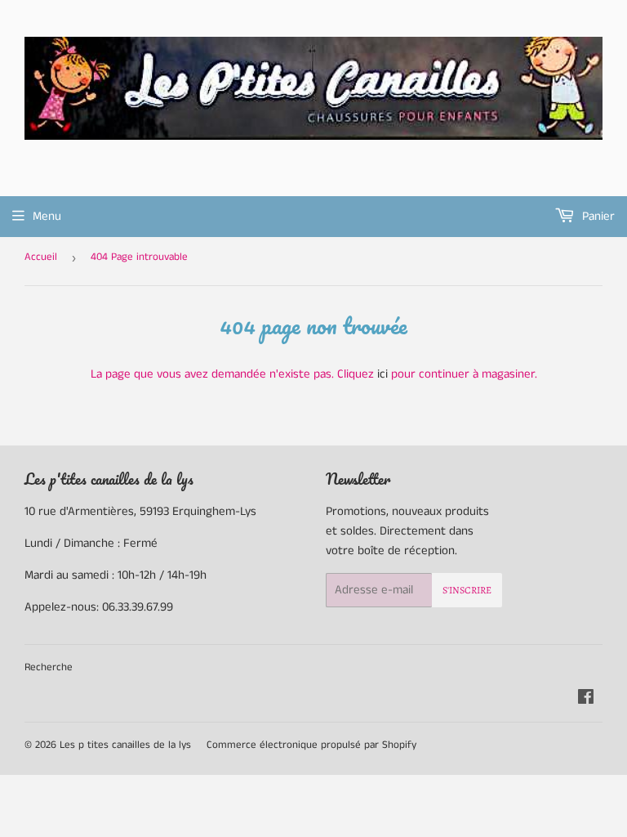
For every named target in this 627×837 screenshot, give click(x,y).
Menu (47, 216)
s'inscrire (466, 590)
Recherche (48, 667)
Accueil (40, 257)
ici (382, 374)
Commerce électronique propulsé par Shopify (311, 745)
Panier (597, 216)
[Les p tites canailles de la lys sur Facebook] (585, 699)
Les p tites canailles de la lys (125, 745)
